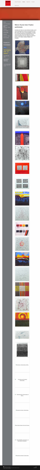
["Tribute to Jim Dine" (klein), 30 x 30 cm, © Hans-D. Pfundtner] (22, 229)
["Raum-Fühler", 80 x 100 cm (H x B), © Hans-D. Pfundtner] (22, 440)
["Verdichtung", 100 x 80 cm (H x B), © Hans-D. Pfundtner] (22, 364)
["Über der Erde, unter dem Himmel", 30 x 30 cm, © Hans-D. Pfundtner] (22, 259)
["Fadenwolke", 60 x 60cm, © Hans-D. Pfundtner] (22, 47)
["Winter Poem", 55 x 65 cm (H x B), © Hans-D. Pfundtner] (22, 395)
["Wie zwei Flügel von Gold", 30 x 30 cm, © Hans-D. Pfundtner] (22, 289)
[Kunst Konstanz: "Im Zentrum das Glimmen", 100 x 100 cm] (22, 244)
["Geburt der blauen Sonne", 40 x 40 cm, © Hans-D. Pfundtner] (22, 108)
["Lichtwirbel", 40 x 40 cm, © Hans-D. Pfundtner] (22, 320)
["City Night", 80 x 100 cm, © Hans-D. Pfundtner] (22, 455)
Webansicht (35, 467)
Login (36, 466)
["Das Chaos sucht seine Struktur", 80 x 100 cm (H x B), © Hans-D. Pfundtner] (22, 410)
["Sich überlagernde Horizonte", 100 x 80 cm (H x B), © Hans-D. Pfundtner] (22, 350)
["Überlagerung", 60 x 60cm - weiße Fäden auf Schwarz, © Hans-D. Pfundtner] (22, 62)
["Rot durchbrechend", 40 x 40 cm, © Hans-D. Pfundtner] (22, 138)
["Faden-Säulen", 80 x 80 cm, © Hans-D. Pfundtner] (22, 425)
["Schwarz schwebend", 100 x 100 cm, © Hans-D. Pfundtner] (22, 304)
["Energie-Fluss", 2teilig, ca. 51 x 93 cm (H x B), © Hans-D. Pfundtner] (22, 77)
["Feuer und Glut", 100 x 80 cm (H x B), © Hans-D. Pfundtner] (22, 93)
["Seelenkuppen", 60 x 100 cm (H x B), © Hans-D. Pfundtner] (22, 334)
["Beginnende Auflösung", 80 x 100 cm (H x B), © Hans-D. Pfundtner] (22, 123)
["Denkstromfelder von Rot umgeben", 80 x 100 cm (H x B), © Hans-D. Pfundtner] (22, 168)
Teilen (5, 47)
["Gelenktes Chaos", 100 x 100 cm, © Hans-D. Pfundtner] (22, 214)
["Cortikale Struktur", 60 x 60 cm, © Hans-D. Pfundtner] (22, 153)
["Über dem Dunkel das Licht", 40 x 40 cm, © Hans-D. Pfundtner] (22, 199)
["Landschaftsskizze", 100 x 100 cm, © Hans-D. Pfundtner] (22, 274)
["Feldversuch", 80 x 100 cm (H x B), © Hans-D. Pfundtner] (22, 183)
